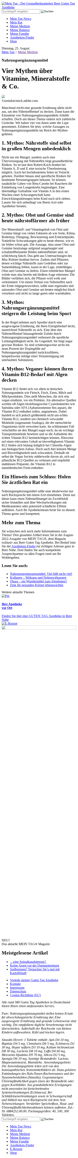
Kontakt (15, 984)
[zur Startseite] (39, 7)
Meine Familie (19, 33)
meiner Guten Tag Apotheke (34, 980)
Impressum (17, 987)
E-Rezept (16, 1149)
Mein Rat (16, 22)
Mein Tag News (20, 18)
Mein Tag (8, 52)
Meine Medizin (20, 26)
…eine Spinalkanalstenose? (28, 962)
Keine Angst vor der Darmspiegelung (34, 965)
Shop (13, 41)
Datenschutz (18, 991)
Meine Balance (20, 30)
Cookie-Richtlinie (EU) (25, 995)
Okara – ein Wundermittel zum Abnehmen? (38, 581)
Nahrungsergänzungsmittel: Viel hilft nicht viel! (41, 574)
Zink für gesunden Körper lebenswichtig (36, 585)
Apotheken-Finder (22, 37)
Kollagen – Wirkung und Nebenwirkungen (38, 577)
